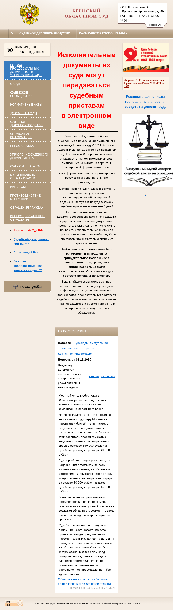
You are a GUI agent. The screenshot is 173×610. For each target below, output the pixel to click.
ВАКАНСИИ (18, 187)
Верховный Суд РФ (28, 230)
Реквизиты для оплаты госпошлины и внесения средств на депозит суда (145, 102)
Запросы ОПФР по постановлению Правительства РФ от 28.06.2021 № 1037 (144, 83)
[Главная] (4, 33)
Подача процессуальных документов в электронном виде (26, 70)
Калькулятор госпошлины (102, 33)
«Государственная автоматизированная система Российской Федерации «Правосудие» (92, 603)
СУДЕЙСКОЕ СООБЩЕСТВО (21, 94)
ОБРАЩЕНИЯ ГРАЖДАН (27, 207)
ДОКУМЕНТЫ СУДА (23, 113)
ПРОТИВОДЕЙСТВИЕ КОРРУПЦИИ (25, 197)
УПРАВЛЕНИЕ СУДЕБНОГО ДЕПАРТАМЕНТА (29, 156)
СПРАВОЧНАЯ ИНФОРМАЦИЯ (21, 135)
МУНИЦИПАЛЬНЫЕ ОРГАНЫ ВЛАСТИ (23, 176)
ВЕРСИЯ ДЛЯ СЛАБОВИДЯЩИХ (29, 50)
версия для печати (102, 376)
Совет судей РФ (26, 252)
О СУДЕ (15, 84)
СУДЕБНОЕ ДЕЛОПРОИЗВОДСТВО (26, 123)
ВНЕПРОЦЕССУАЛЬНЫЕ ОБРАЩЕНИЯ (27, 218)
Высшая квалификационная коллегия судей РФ (28, 266)
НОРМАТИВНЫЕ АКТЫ (26, 104)
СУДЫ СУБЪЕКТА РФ (25, 166)
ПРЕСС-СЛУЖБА (22, 145)
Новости (64, 343)
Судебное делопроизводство (45, 33)
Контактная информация (75, 353)
